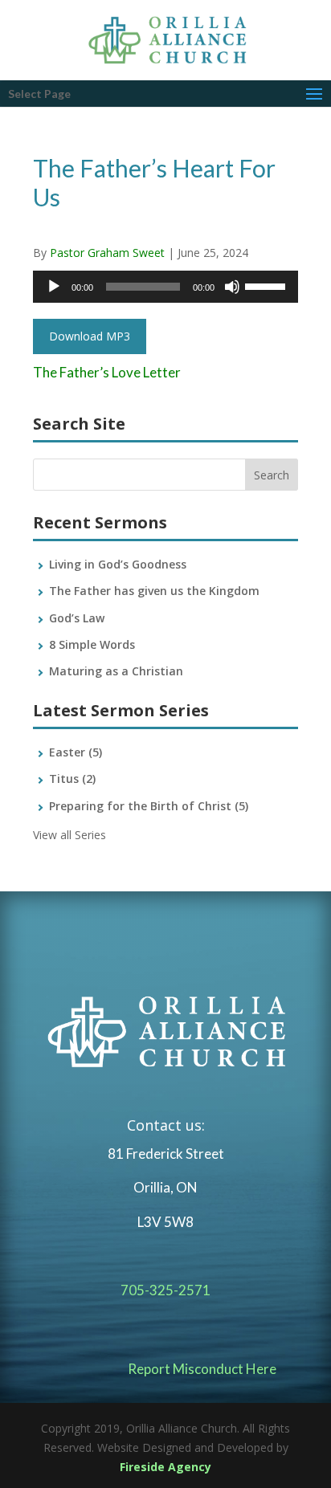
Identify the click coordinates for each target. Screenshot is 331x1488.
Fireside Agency (165, 1466)
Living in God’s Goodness (117, 564)
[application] (165, 287)
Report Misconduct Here (202, 1368)
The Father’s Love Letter (107, 372)
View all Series (69, 834)
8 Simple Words (92, 644)
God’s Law (76, 618)
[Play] (54, 287)
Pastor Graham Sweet (107, 252)
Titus (72, 778)
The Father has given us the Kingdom (154, 590)
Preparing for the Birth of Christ (148, 805)
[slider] (267, 285)
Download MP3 (89, 336)
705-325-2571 (165, 1290)
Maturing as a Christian (116, 671)
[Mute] (232, 287)
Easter (75, 752)
